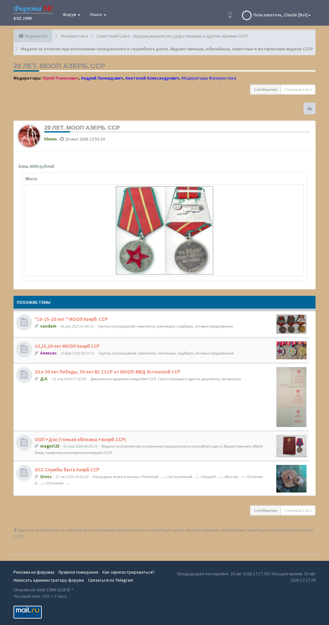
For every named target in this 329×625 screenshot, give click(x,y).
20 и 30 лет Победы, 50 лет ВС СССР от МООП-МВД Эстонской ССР (107, 372)
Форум (70, 14)
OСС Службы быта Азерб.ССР (67, 470)
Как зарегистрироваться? (128, 572)
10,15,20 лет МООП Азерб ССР (67, 346)
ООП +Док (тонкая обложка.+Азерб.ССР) (80, 439)
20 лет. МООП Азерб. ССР (59, 66)
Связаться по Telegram (110, 580)
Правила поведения (78, 572)
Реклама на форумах (33, 572)
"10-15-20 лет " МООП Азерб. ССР (71, 319)
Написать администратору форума (48, 580)
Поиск (96, 14)
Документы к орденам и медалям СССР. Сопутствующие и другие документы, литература (165, 378)
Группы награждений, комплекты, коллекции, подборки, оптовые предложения (165, 326)
